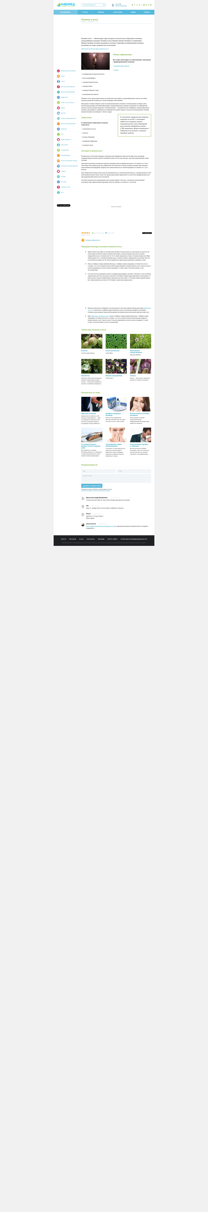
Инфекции (64, 97)
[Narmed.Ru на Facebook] (134, 5)
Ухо (62, 192)
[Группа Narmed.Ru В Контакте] (132, 5)
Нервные (64, 129)
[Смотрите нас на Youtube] (139, 5)
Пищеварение (65, 155)
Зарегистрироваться (121, 5)
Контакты (91, 539)
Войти (117, 4)
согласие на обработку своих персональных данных (95, 490)
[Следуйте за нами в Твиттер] (137, 5)
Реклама (101, 539)
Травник (100, 12)
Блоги (63, 539)
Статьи (85, 12)
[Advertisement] (116, 31)
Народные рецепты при (95, 49)
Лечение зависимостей (68, 118)
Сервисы (147, 12)
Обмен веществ (66, 139)
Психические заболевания (69, 166)
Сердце (63, 171)
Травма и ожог (66, 187)
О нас (81, 539)
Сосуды (63, 176)
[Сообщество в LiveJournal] (141, 5)
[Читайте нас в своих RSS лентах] (146, 5)
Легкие (63, 113)
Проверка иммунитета (92, 240)
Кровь (63, 108)
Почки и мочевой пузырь (69, 160)
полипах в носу (104, 316)
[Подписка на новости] (148, 5)
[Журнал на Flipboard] (144, 5)
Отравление (65, 150)
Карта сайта (112, 539)
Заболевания (65, 12)
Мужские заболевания (68, 123)
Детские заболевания (68, 87)
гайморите (94, 316)
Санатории (117, 12)
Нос (62, 134)
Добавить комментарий (92, 486)
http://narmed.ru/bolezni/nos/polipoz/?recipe (101, 526)
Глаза (63, 76)
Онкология (64, 145)
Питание (72, 539)
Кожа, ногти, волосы (67, 102)
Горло (63, 81)
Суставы (63, 182)
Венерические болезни (68, 71)
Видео (133, 12)
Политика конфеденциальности (134, 539)
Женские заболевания (68, 92)
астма (116, 70)
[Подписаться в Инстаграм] (150, 5)
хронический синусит (121, 66)
